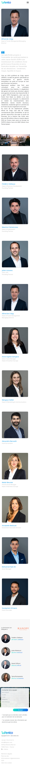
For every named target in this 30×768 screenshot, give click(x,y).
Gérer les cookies (6, 763)
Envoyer (20, 710)
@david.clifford (16, 665)
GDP (2, 760)
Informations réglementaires (10, 758)
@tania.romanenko (18, 678)
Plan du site (5, 756)
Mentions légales (6, 754)
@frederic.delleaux (17, 639)
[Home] (6, 2)
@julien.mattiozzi (17, 652)
